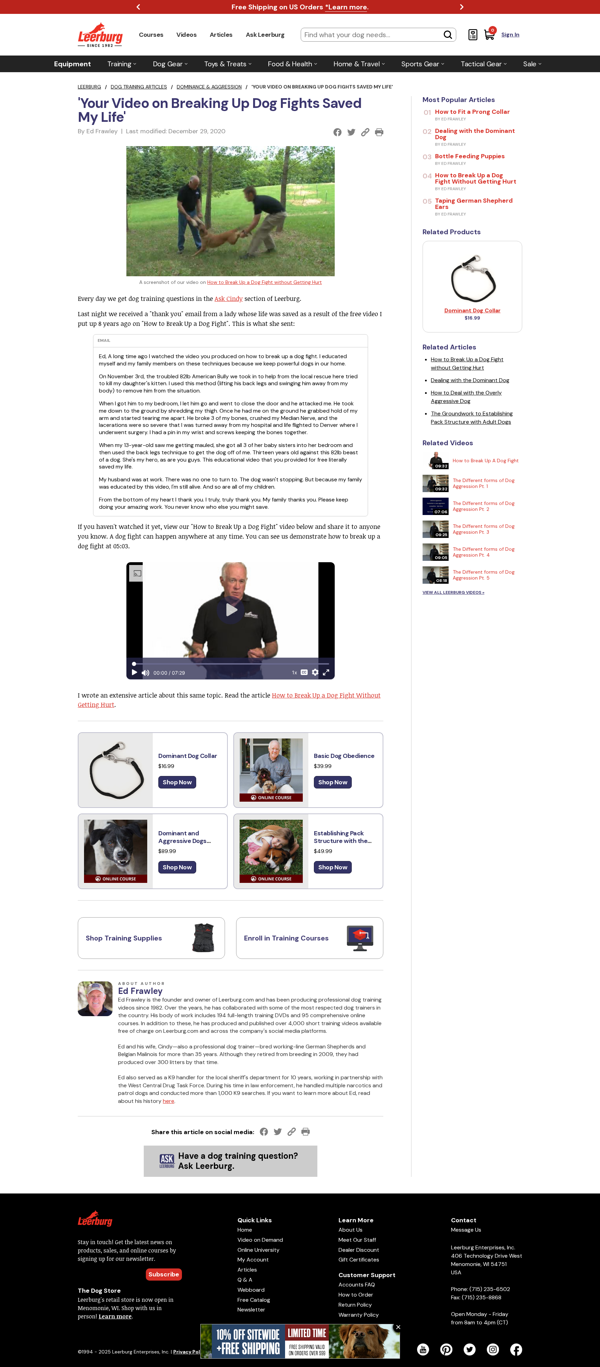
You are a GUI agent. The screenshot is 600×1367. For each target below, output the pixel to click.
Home (245, 1229)
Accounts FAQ (357, 1284)
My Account (253, 1259)
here (168, 1101)
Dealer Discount (359, 1250)
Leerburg (89, 87)
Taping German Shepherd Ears (474, 203)
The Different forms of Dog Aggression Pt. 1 (484, 483)
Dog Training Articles (139, 87)
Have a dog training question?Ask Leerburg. (238, 1160)
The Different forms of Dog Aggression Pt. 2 (484, 506)
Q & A (245, 1279)
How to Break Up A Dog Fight (486, 460)
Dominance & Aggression (209, 87)
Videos (186, 35)
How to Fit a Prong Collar (472, 112)
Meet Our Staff (357, 1239)
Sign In (510, 34)
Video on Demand (260, 1239)
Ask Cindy (229, 298)
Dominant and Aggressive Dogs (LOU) (182, 841)
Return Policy (355, 1304)
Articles (221, 35)
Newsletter (251, 1309)
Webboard (251, 1289)
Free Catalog (254, 1299)
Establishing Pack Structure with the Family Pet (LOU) (340, 841)
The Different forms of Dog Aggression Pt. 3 (484, 529)
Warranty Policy (359, 1314)
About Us (350, 1229)
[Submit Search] (448, 34)
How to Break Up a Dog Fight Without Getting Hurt (475, 178)
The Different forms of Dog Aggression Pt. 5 (484, 575)
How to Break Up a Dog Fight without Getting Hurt (264, 282)
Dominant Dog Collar (187, 756)
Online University (259, 1250)
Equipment (72, 63)
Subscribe (164, 1274)
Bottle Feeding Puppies (470, 156)
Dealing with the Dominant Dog (475, 134)
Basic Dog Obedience (344, 756)
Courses (151, 35)
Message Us (466, 1229)
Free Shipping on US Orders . (300, 6)
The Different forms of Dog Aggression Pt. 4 (484, 552)
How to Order (356, 1294)
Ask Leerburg (265, 35)
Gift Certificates (359, 1259)
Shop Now (177, 782)
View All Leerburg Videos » (453, 592)
